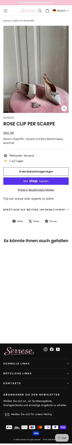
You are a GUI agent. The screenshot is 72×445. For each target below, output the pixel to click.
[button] (60, 11)
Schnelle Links (16, 363)
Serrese (8, 117)
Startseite (7, 20)
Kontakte (12, 383)
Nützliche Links (17, 373)
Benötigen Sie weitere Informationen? (34, 209)
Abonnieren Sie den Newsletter (31, 394)
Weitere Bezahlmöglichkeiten (36, 190)
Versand (30, 138)
